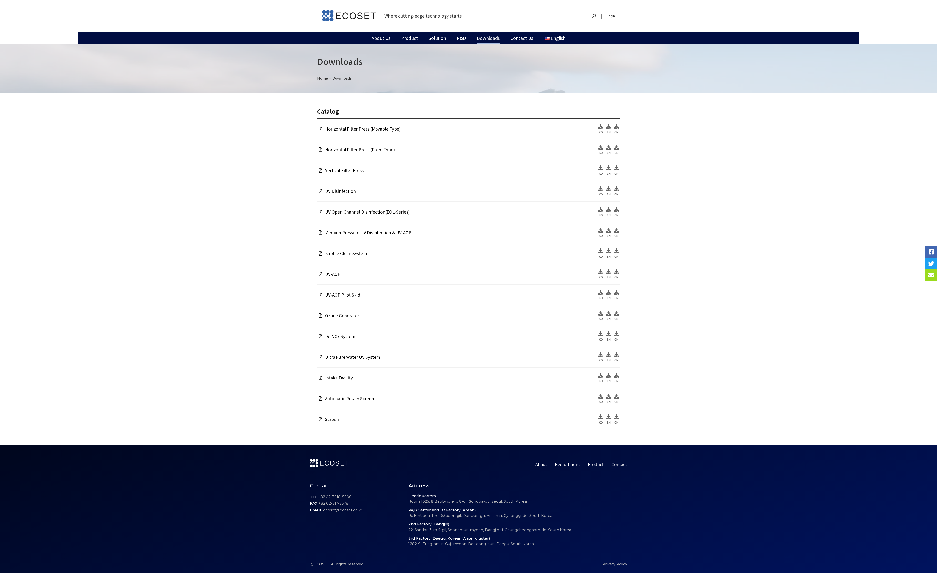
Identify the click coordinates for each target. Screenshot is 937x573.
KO (601, 132)
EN (609, 132)
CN (616, 132)
